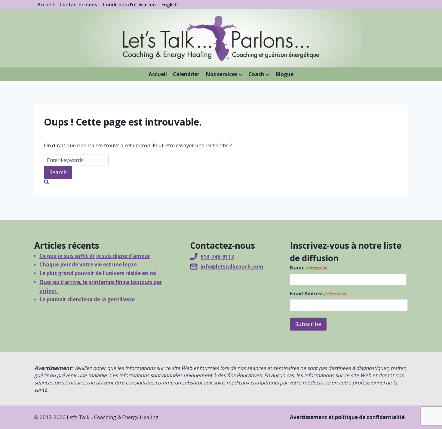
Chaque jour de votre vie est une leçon (88, 264)
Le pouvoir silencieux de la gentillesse (87, 299)
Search (58, 172)
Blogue (284, 74)
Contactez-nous (78, 4)
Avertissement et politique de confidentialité (347, 417)
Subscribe (308, 324)
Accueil (45, 4)
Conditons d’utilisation (129, 4)
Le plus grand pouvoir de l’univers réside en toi (98, 273)
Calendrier (186, 74)
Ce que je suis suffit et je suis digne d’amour (94, 255)
